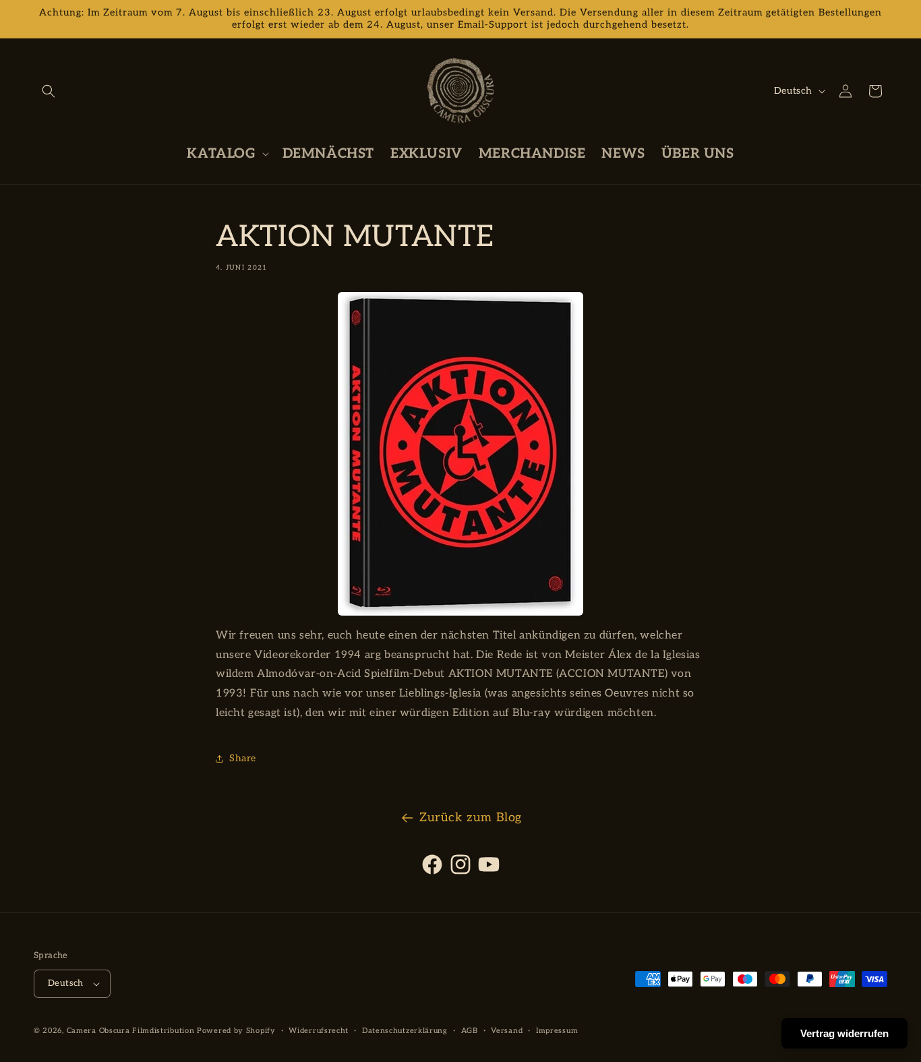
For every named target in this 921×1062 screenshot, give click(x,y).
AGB (469, 1030)
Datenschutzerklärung (405, 1030)
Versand (507, 1030)
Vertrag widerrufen (844, 1033)
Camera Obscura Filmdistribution (131, 1030)
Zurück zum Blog (470, 817)
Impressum (557, 1030)
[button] (48, 91)
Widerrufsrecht (319, 1030)
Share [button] (242, 758)
